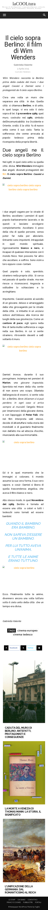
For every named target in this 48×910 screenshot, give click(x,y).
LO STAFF (12, 900)
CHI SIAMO (21, 900)
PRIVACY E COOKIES (14, 902)
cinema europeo (27, 630)
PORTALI (38, 902)
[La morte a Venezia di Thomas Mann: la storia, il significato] (24, 772)
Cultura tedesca (22, 72)
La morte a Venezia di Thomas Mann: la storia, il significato (23, 811)
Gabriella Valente (23, 65)
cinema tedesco (23, 634)
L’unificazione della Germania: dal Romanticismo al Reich (20, 889)
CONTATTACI (32, 900)
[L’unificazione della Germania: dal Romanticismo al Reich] (24, 850)
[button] (44, 15)
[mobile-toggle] (4, 15)
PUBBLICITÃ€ (28, 902)
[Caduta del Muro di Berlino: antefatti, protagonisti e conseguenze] (24, 692)
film (5, 174)
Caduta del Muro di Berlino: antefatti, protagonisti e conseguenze (18, 732)
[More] (39, 647)
